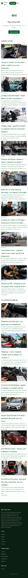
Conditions (3, 561)
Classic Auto (6, 3)
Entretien (3, 544)
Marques (3, 536)
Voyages (2, 539)
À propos (3, 551)
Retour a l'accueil (14, 32)
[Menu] (18, 3)
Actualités (3, 534)
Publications (3, 554)
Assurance (3, 541)
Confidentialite (4, 559)
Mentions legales (4, 556)
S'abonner (13, 3)
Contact (2, 568)
